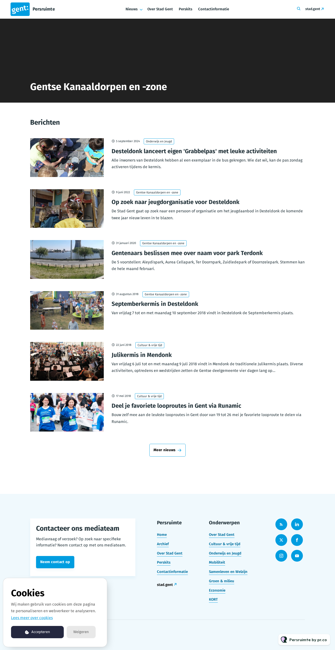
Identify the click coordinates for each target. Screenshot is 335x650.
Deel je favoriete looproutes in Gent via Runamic (176, 405)
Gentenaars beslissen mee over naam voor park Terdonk (187, 253)
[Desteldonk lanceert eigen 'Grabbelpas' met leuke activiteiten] (67, 157)
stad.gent (312, 9)
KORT (213, 599)
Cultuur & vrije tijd (150, 345)
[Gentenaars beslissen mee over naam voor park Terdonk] (67, 259)
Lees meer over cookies (32, 617)
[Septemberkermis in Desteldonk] (67, 310)
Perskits (185, 9)
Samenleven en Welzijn (228, 571)
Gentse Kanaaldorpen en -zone (157, 192)
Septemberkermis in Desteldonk (155, 303)
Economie (217, 590)
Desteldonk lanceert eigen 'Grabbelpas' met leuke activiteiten (194, 151)
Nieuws (132, 9)
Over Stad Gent (160, 9)
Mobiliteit (217, 562)
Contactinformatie (213, 9)
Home (162, 534)
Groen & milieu (221, 581)
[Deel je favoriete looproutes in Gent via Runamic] (67, 412)
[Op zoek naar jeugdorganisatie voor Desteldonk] (67, 208)
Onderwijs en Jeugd (159, 141)
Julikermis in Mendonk (142, 355)
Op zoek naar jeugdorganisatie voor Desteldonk (175, 202)
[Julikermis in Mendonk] (67, 361)
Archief (163, 544)
